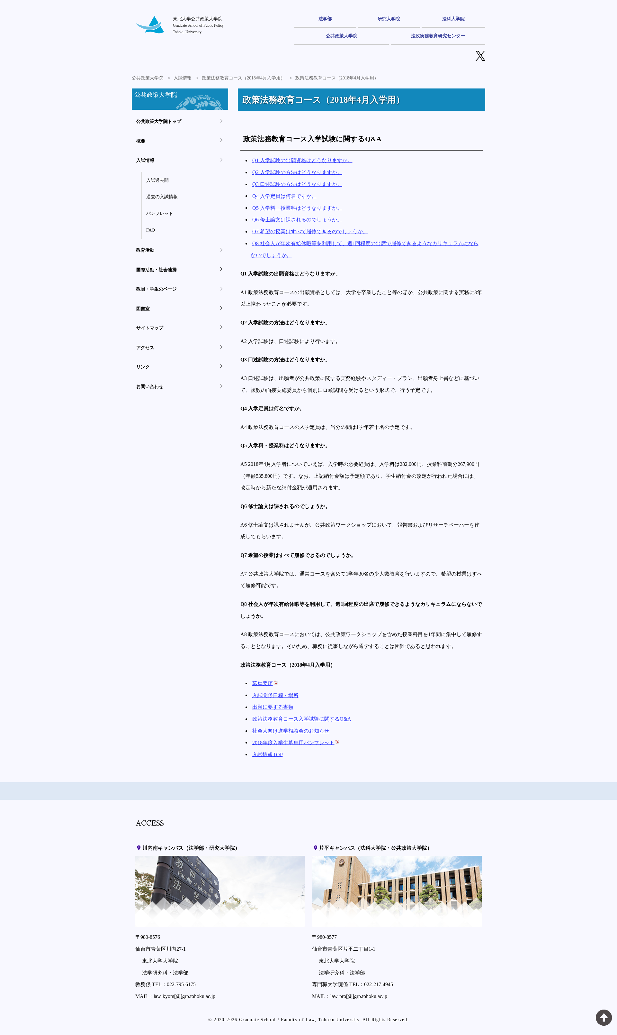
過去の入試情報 (162, 196)
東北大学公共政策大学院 (198, 25)
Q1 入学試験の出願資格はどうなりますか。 (302, 160)
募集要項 (262, 683)
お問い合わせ (149, 386)
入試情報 (183, 78)
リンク (143, 366)
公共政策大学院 (341, 35)
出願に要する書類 (272, 707)
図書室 (143, 308)
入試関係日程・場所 (275, 695)
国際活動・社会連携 (156, 269)
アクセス (145, 347)
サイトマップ (149, 327)
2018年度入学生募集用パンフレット (293, 742)
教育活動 (145, 250)
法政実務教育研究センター (438, 35)
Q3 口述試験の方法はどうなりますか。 (297, 184)
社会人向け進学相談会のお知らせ (290, 731)
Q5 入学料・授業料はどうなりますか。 (297, 207)
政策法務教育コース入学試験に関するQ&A (301, 719)
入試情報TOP (267, 754)
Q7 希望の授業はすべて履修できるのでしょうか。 (310, 231)
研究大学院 (389, 18)
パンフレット (159, 213)
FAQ (150, 230)
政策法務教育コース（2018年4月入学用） (243, 78)
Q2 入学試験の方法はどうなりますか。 (297, 172)
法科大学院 (453, 18)
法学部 (325, 18)
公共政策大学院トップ (158, 121)
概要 (140, 140)
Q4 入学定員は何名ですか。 (284, 196)
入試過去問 (157, 180)
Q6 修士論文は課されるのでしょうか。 (297, 219)
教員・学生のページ (156, 288)
